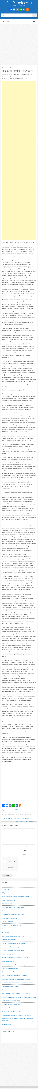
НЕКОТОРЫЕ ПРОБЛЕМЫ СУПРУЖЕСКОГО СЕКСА (17, 819)
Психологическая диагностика (11, 1000)
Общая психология (7, 893)
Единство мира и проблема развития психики (15, 896)
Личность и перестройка (9, 939)
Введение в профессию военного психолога (15, 957)
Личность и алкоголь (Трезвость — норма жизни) (16, 965)
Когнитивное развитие (8, 900)
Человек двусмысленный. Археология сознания (16, 979)
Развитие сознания (7, 903)
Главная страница (7, 886)
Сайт (24, 854)
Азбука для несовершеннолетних (11, 925)
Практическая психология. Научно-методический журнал (19, 997)
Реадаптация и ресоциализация (11, 1011)
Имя (25, 847)
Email (25, 850)
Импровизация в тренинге (10, 968)
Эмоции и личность (8, 929)
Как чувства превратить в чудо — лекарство (15, 975)
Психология (5, 889)
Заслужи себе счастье (8, 932)
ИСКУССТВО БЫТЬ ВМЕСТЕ (26, 821)
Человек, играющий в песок (10, 972)
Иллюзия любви (6, 1008)
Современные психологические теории (13, 907)
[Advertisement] (19, 44)
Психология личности (8, 911)
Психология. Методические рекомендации (14, 947)
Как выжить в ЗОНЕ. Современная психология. (16, 993)
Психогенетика (6, 990)
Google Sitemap (6, 1024)
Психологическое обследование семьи (13, 950)
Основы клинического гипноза (11, 1004)
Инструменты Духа (7, 954)
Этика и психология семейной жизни (13, 936)
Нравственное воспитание (9, 918)
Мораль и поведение (8, 921)
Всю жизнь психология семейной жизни (17, 814)
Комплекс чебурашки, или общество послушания (16, 1015)
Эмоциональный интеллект (10, 961)
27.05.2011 (6, 67)
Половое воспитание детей (10, 986)
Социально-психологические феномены (13, 914)
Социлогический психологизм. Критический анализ (17, 982)
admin (14, 67)
